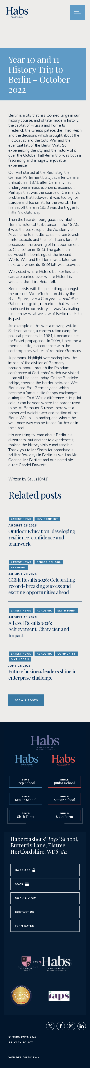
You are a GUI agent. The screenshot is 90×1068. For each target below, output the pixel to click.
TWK (36, 1057)
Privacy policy (21, 1042)
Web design (17, 1057)
